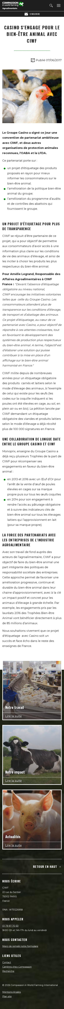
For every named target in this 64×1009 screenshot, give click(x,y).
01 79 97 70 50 (10, 925)
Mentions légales (11, 992)
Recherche (8, 971)
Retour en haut (45, 866)
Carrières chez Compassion (17, 966)
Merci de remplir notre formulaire (20, 946)
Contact (6, 962)
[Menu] (58, 6)
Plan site (7, 996)
